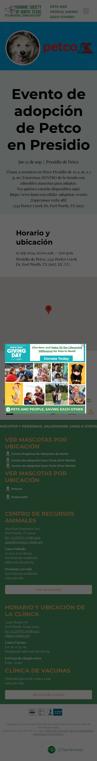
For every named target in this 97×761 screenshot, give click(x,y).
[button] (82, 346)
